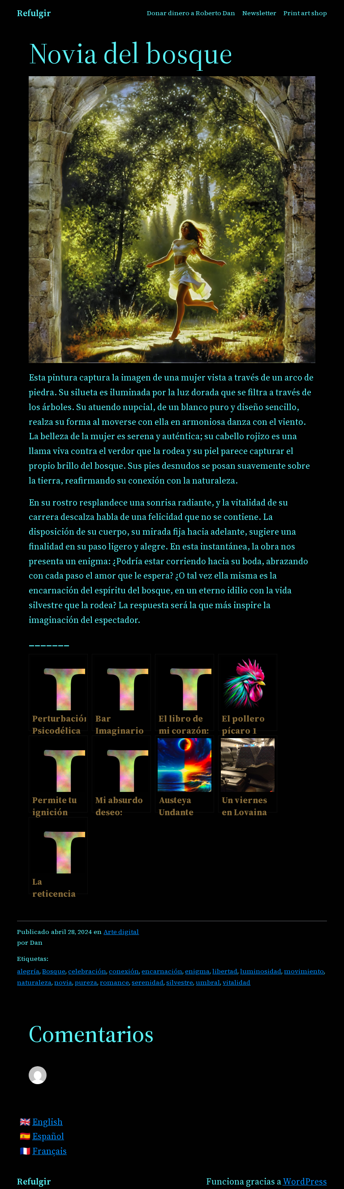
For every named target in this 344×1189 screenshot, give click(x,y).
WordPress (305, 1181)
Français (49, 1151)
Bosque (53, 971)
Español (48, 1136)
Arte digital (121, 931)
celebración (87, 971)
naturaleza (34, 982)
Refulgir (34, 13)
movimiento (304, 971)
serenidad (147, 982)
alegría (28, 971)
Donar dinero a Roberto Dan (191, 13)
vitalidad (236, 982)
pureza (86, 982)
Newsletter (259, 13)
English (47, 1122)
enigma (197, 971)
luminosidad (260, 971)
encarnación (162, 971)
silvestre (179, 982)
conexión (124, 971)
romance (114, 982)
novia (63, 982)
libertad (224, 971)
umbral (208, 982)
